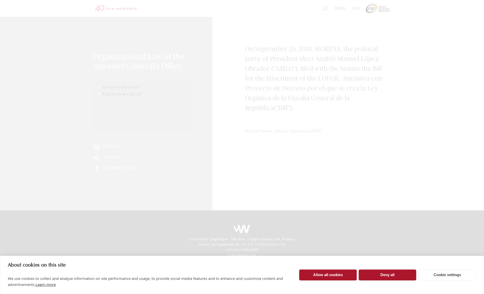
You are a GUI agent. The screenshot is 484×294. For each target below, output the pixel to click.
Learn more (46, 284)
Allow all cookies (328, 275)
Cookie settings (447, 275)
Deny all (387, 275)
